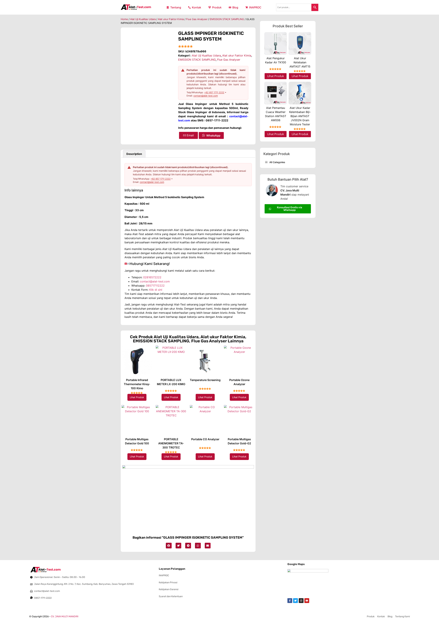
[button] (169, 546)
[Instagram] (301, 600)
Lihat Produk (137, 397)
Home (124, 19)
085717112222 (155, 285)
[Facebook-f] (289, 600)
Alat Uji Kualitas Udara (143, 19)
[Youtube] (306, 600)
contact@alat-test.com (205, 95)
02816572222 (152, 277)
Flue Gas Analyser (196, 19)
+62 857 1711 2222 (214, 92)
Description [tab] (134, 154)
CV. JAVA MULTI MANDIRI (64, 616)
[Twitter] (295, 600)
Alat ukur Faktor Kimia (171, 19)
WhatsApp (213, 135)
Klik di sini (155, 289)
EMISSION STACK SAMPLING (227, 19)
